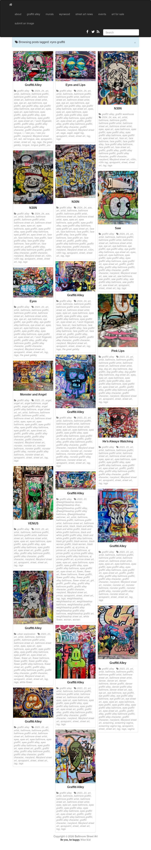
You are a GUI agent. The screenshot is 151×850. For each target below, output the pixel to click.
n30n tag (103, 162)
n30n (133, 159)
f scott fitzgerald (43, 121)
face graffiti (115, 141)
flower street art (81, 580)
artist (16, 93)
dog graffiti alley (115, 371)
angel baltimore (33, 403)
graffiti (17, 123)
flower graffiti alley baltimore (28, 664)
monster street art (76, 460)
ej (73, 547)
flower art (26, 658)
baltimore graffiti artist (25, 96)
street (17, 142)
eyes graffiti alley (30, 114)
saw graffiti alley (119, 279)
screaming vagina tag (110, 725)
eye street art (37, 108)
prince (59, 595)
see (37, 139)
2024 (37, 90)
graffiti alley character (67, 127)
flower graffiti (85, 574)
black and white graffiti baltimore (73, 530)
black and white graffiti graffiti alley (73, 533)
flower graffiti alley (65, 577)
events (102, 14)
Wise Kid (85, 839)
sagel (70, 132)
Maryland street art (119, 159)
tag (34, 142)
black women (79, 544)
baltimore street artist (36, 99)
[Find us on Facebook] (87, 33)
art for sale (118, 14)
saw (105, 276)
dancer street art (118, 689)
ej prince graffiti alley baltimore (72, 556)
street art (26, 142)
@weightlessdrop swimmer (70, 515)
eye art (22, 102)
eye (16, 102)
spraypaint (46, 139)
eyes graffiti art (64, 228)
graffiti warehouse (124, 114)
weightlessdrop (74, 598)
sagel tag (79, 132)
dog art (107, 368)
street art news (84, 14)
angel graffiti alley (31, 406)
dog (101, 368)
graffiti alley (33, 14)
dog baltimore (120, 368)
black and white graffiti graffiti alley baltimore (74, 536)
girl (92, 580)
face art (123, 138)
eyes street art (25, 121)
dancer (102, 680)
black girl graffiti (64, 541)
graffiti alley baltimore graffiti (30, 125)
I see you (29, 132)
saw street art (110, 285)
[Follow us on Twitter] (92, 33)
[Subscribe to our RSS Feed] (97, 33)
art (46, 90)
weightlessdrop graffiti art (80, 613)
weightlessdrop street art (69, 616)
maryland (26, 136)
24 (42, 90)
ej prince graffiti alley (82, 553)
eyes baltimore (31, 111)
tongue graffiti (38, 145)
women (76, 619)
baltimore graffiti (40, 93)
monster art (76, 450)
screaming (108, 722)
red (20, 139)
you (48, 145)
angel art (18, 403)
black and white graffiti (68, 529)
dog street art (122, 374)
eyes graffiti (73, 222)
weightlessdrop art (65, 601)
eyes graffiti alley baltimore (30, 116)
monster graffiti (75, 453)
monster (65, 450)
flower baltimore (69, 574)
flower (80, 571)
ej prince (80, 547)
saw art (112, 276)
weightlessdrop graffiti (78, 604)
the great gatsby (70, 349)
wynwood (64, 14)
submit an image (24, 23)
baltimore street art (66, 216)
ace (114, 117)
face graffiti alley (72, 328)
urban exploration (26, 634)
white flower (26, 682)
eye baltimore (35, 102)
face (58, 325)
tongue (25, 145)
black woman (81, 541)
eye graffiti (128, 692)
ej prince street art (84, 559)
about (18, 14)
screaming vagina (124, 722)
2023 (37, 306)
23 (42, 306)
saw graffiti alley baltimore (116, 280)
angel (48, 400)
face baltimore (68, 231)
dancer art (112, 680)
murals (50, 14)
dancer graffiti (117, 683)
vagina (131, 728)
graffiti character (33, 130)
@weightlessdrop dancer (69, 502)
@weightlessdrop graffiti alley (71, 508)
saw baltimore (124, 276)
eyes (48, 108)
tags (39, 142)
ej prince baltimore (77, 550)
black (72, 526)
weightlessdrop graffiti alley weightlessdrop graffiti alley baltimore (70, 610)
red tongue (28, 139)
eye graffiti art (117, 698)
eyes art (18, 111)
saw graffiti (104, 279)
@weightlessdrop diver (68, 505)
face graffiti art (106, 147)
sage (63, 132)
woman (67, 619)
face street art (122, 147)
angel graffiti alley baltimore (31, 408)
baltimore (25, 93)
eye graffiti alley (30, 105)
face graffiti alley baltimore (118, 144)
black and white (84, 526)
